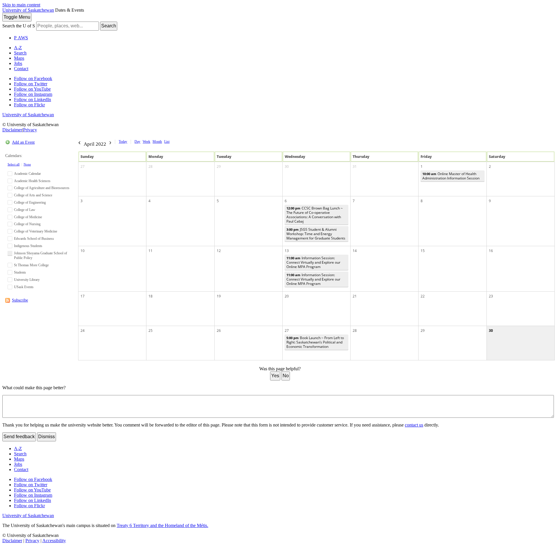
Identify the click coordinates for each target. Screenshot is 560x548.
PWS (21, 37)
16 (491, 250)
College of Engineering (30, 202)
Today (123, 141)
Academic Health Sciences (32, 181)
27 (82, 166)
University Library (27, 280)
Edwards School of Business (34, 239)
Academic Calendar (27, 174)
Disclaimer (12, 129)
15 (423, 250)
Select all (14, 164)
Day (137, 141)
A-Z (18, 47)
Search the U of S (18, 25)
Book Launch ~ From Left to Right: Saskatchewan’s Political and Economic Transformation (315, 342)
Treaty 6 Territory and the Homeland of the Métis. (162, 525)
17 (82, 296)
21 (355, 296)
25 (150, 330)
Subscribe (20, 300)
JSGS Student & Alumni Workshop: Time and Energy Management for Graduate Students (315, 234)
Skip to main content (21, 4)
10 (82, 250)
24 (82, 330)
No (286, 375)
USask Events (24, 287)
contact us (414, 424)
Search (108, 25)
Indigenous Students (28, 246)
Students (20, 272)
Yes (275, 375)
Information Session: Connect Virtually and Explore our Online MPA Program (313, 262)
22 (423, 296)
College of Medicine (28, 217)
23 (491, 296)
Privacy (30, 129)
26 (219, 330)
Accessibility (54, 540)
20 (287, 296)
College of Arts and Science (33, 195)
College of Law (24, 210)
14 (355, 250)
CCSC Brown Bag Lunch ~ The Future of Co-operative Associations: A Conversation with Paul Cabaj (314, 215)
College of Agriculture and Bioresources (41, 188)
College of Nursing (27, 224)
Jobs (18, 63)
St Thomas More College (31, 265)
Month (157, 141)
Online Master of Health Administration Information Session (451, 176)
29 (219, 166)
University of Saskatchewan (28, 10)
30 (287, 166)
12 (219, 250)
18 (150, 296)
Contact (21, 68)
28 (150, 166)
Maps (19, 58)
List (166, 141)
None (27, 164)
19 (219, 296)
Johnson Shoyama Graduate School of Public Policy (40, 255)
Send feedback (19, 436)
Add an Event (23, 142)
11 (150, 250)
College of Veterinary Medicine (35, 231)
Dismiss (46, 436)
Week (146, 141)
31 (355, 166)
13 (287, 250)
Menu (17, 17)
